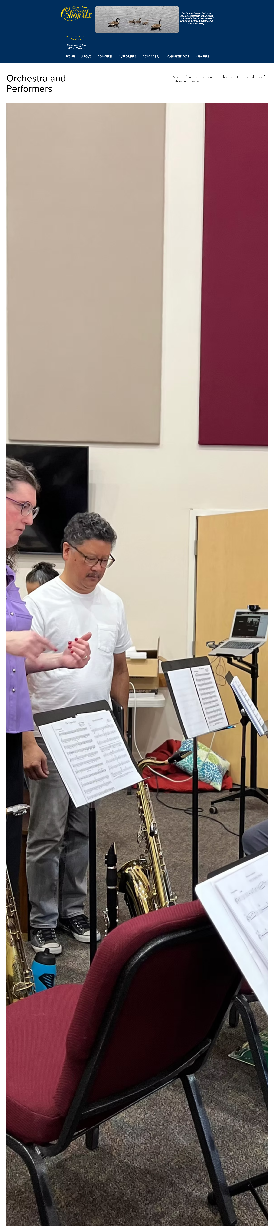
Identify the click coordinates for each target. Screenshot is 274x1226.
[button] (86, 56)
